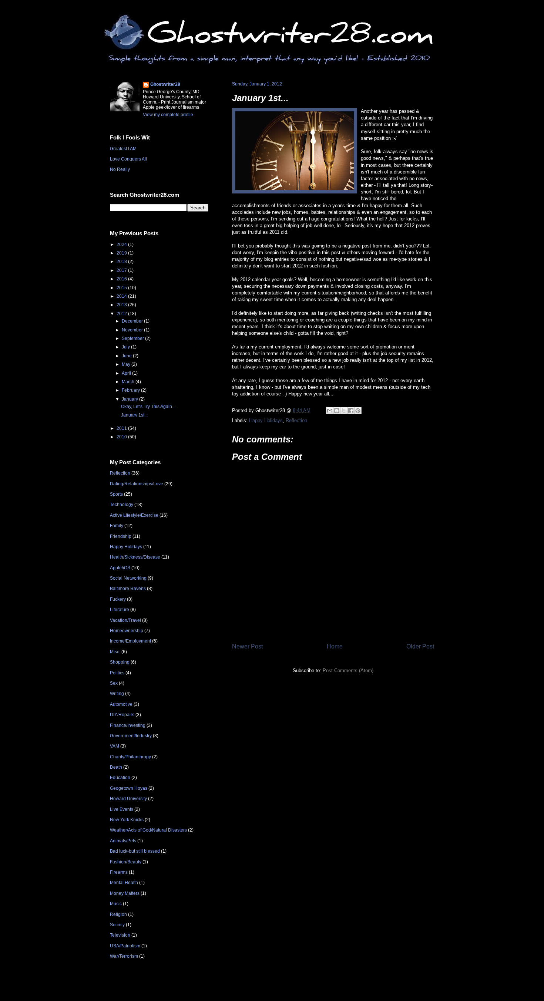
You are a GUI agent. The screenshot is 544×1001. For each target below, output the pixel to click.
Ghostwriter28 (165, 84)
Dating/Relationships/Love (136, 483)
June (127, 355)
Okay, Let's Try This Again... (148, 406)
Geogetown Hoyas (128, 788)
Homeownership (126, 630)
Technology (121, 504)
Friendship (120, 536)
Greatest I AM (123, 148)
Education (120, 777)
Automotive (121, 704)
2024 (122, 244)
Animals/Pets (123, 840)
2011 (122, 428)
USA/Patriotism (125, 945)
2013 (122, 304)
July (126, 347)
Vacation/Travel (125, 620)
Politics (117, 672)
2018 (122, 261)
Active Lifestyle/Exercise (134, 515)
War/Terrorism (124, 956)
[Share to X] (343, 410)
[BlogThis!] (336, 410)
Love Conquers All (128, 159)
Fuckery (118, 599)
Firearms (119, 872)
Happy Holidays (266, 420)
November (133, 330)
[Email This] (329, 410)
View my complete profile (168, 114)
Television (120, 935)
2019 (122, 253)
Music (116, 903)
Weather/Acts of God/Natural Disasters (148, 830)
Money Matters (125, 893)
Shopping (120, 662)
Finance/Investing (127, 725)
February (131, 390)
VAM (114, 746)
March (128, 381)
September (133, 338)
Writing (117, 693)
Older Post (420, 646)
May (126, 364)
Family (116, 525)
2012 (122, 313)
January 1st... (260, 98)
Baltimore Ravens (128, 588)
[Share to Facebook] (351, 410)
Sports (116, 494)
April (127, 373)
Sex (114, 683)
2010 (122, 436)
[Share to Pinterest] (358, 410)
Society (117, 924)
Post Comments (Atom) (348, 670)
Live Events (121, 809)
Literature (119, 609)
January (130, 399)
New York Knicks (127, 819)
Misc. (115, 651)
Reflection (296, 420)
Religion (118, 914)
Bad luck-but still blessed (135, 851)
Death (116, 767)
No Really (120, 169)
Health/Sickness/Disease (135, 557)
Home (335, 646)
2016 (122, 279)
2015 (122, 287)
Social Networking (128, 578)
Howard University (128, 798)
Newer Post (247, 646)
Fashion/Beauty (125, 861)
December (133, 321)
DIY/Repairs (122, 714)
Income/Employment (130, 641)
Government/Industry (131, 735)
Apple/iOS (120, 567)
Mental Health (124, 882)
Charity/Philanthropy (130, 756)
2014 (122, 296)
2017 (122, 270)
